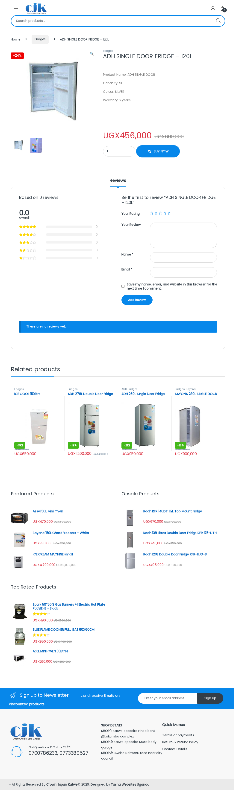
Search (218, 21)
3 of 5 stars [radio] (160, 213)
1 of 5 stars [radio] (151, 213)
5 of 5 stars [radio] (169, 213)
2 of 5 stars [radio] (156, 213)
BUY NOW (161, 151)
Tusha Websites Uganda (129, 784)
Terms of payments (178, 735)
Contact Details (175, 749)
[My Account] (212, 8)
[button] (92, 54)
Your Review (130, 225)
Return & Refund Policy (180, 742)
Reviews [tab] (118, 180)
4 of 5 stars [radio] (164, 213)
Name (127, 254)
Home (15, 39)
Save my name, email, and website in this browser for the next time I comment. (172, 286)
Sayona (190, 389)
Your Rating (130, 214)
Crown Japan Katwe (62, 784)
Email (126, 269)
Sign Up (210, 698)
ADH (124, 389)
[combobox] (111, 21)
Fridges (40, 39)
